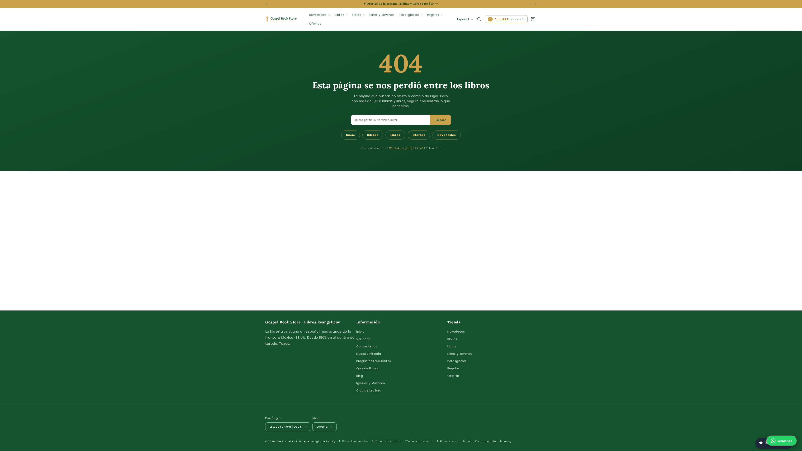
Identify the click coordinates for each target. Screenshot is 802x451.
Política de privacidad (386, 441)
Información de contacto (479, 441)
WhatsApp (785, 440)
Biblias (372, 135)
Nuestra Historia (368, 354)
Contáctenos (366, 346)
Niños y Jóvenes (459, 354)
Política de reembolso (353, 441)
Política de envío (448, 441)
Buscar (441, 120)
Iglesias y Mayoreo (370, 383)
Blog (359, 376)
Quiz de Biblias (367, 368)
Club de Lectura (368, 390)
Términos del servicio (419, 441)
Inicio (350, 135)
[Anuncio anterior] (266, 4)
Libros (395, 135)
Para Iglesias (457, 361)
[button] (319, 14)
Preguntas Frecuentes (373, 361)
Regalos (453, 368)
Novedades (446, 135)
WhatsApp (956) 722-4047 (408, 148)
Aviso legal (507, 441)
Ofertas (418, 135)
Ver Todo (363, 339)
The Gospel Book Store (290, 441)
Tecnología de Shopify (320, 441)
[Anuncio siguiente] (535, 4)
